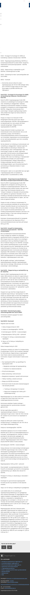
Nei (9, 547)
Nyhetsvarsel (5, 573)
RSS (3, 574)
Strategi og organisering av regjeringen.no (12, 561)
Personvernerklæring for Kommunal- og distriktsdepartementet (15, 584)
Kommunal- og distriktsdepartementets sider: (17, 578)
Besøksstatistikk (6, 571)
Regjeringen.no (9, 556)
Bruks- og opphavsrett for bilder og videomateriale (14, 569)
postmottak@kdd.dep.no (10, 588)
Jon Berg (12, 580)
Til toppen (15, 538)
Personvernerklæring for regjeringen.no (11, 564)
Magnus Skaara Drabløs (12, 582)
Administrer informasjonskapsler (10, 566)
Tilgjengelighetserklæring (8, 568)
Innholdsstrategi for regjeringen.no (10, 563)
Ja (3, 547)
